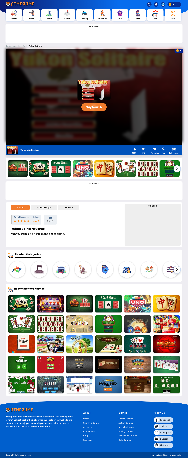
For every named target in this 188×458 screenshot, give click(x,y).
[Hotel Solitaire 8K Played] (166, 324)
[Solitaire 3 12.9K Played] (21, 384)
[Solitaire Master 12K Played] (108, 344)
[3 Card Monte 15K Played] (108, 303)
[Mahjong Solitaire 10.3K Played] (166, 303)
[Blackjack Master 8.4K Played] (108, 324)
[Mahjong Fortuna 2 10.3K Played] (79, 344)
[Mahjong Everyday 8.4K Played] (21, 344)
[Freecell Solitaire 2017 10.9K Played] (50, 384)
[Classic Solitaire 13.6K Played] (79, 303)
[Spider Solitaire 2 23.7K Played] (79, 384)
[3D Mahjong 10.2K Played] (166, 344)
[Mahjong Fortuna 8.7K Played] (137, 324)
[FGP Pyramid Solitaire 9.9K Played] (108, 384)
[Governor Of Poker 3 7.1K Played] (137, 364)
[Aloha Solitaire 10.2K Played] (79, 324)
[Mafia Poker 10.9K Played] (79, 364)
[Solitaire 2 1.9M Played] (166, 364)
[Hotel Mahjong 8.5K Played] (50, 344)
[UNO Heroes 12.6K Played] (137, 303)
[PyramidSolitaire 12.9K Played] (166, 384)
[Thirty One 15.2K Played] (21, 324)
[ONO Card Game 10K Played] (50, 364)
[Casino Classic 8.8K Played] (50, 303)
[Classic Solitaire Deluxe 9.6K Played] (21, 364)
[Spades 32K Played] (21, 303)
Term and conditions (159, 455)
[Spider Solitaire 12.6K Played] (137, 384)
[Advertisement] (94, 34)
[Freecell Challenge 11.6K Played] (137, 344)
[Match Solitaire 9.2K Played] (50, 324)
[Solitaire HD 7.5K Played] (108, 364)
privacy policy (176, 455)
